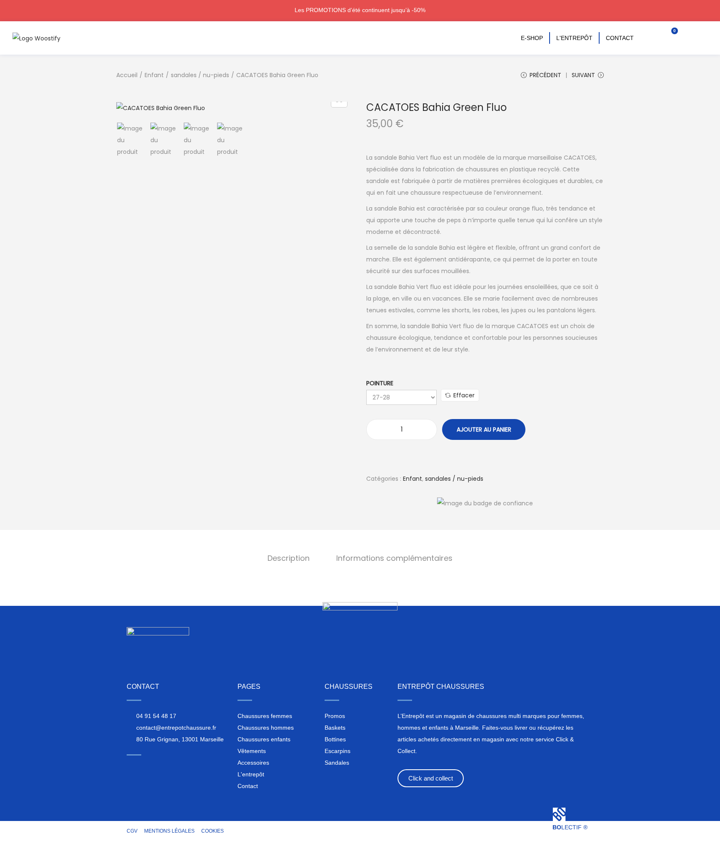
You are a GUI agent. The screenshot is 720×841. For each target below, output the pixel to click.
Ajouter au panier (484, 429)
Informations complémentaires (394, 558)
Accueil (127, 75)
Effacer (464, 395)
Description (289, 558)
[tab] (289, 558)
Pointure (379, 383)
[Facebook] (146, 769)
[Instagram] (131, 769)
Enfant (154, 75)
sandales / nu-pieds (200, 75)
